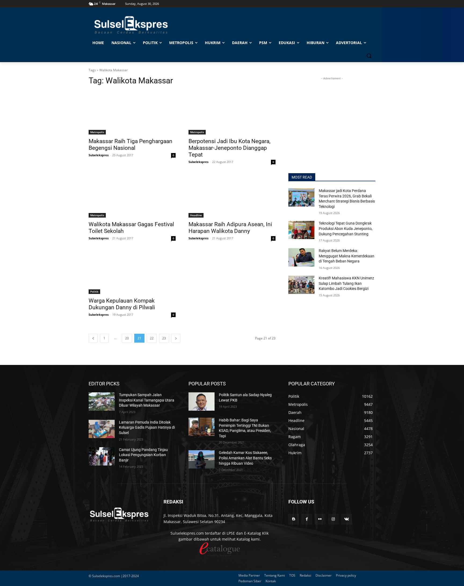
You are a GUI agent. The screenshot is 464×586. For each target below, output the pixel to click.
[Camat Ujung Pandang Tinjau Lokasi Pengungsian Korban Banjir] (102, 456)
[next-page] (175, 338)
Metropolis (97, 132)
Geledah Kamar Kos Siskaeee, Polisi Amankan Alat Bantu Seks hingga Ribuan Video (245, 457)
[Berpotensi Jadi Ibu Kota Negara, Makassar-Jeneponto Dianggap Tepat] (232, 112)
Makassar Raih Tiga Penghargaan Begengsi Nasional (130, 144)
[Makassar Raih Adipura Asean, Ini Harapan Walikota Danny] (232, 196)
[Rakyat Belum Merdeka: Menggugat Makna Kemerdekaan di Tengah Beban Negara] (301, 257)
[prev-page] (93, 338)
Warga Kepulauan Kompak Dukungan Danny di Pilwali (122, 304)
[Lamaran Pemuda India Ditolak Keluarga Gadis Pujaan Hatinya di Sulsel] (102, 429)
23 (164, 338)
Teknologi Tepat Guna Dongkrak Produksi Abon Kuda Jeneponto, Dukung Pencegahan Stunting (345, 228)
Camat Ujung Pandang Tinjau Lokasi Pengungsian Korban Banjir (143, 455)
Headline (196, 215)
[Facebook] (307, 519)
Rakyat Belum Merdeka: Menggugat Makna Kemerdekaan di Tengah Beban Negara (346, 255)
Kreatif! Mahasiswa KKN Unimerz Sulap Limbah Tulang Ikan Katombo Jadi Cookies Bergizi (346, 283)
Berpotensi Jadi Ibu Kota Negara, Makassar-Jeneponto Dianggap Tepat (229, 148)
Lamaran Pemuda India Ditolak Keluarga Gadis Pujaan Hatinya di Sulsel (147, 427)
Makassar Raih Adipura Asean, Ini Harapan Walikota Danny (230, 227)
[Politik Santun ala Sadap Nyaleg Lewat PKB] (202, 401)
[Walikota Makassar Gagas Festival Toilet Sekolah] (132, 196)
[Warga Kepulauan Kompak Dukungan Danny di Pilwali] (132, 272)
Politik (94, 291)
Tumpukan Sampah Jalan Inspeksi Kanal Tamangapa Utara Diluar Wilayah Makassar (146, 400)
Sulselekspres (98, 155)
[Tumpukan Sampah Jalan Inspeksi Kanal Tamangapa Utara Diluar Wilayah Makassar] (102, 401)
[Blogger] (293, 519)
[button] (369, 55)
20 (127, 338)
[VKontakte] (346, 519)
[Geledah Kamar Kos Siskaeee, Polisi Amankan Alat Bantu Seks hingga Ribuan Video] (202, 459)
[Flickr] (320, 519)
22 (152, 338)
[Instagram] (333, 519)
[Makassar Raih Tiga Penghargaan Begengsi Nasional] (132, 112)
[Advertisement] (332, 114)
